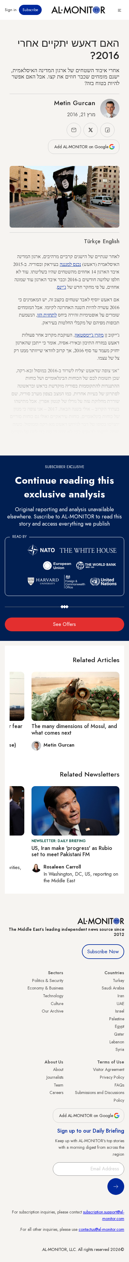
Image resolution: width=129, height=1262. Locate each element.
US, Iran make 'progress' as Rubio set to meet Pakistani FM (72, 851)
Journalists (54, 1077)
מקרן (99, 335)
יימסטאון (83, 335)
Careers (56, 1092)
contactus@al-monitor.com (101, 1229)
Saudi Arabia (113, 988)
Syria (120, 1049)
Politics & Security (47, 980)
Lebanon (117, 1042)
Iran (121, 996)
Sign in (10, 10)
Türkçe (92, 241)
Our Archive (52, 1011)
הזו (39, 314)
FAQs (119, 1085)
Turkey (118, 980)
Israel (119, 1011)
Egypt (119, 1026)
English (111, 241)
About (58, 1069)
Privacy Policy (112, 1077)
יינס (60, 287)
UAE (120, 1004)
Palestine (116, 1019)
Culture (57, 1004)
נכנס (77, 264)
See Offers (64, 624)
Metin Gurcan (74, 103)
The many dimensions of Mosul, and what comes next (74, 729)
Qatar (119, 1034)
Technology (53, 996)
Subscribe (30, 10)
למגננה (66, 264)
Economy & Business (45, 988)
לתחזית (50, 314)
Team (58, 1085)
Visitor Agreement (108, 1069)
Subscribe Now (103, 951)
